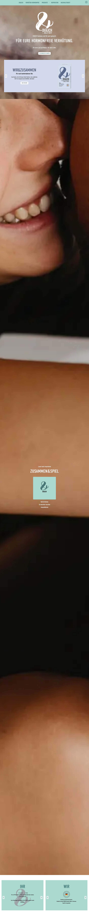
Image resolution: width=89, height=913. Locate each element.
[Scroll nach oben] (86, 907)
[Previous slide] (6, 76)
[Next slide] (41, 897)
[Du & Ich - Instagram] (86, 2)
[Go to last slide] (3, 897)
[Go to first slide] (83, 76)
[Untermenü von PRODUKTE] (49, 2)
